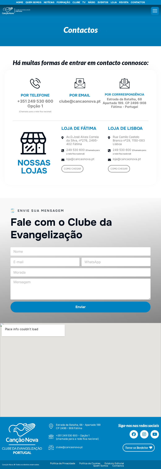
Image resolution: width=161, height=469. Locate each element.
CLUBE (76, 2)
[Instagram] (144, 434)
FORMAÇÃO (63, 2)
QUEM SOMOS (33, 2)
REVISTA (123, 2)
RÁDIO (91, 2)
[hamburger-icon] (155, 11)
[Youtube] (155, 434)
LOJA (114, 2)
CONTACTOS (138, 2)
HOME (19, 2)
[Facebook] (134, 434)
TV (83, 2)
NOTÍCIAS (49, 2)
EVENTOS (103, 2)
